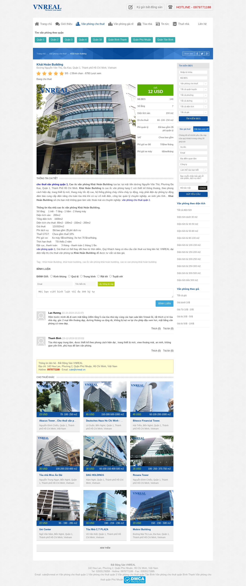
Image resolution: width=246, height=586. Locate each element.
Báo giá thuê (185, 129)
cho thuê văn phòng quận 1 (52, 184)
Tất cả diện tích (184, 210)
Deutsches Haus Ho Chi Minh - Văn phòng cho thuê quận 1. (119, 420)
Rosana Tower (141, 475)
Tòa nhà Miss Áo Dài (50, 475)
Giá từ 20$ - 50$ (185, 316)
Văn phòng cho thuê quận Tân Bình (136, 574)
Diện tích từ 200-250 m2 (189, 259)
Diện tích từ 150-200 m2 (189, 252)
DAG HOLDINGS (95, 475)
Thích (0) (156, 328)
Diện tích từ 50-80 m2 (187, 231)
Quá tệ (75, 276)
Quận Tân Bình (165, 39)
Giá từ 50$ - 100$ (185, 323)
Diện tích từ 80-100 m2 (188, 238)
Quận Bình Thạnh (117, 39)
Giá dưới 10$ (183, 302)
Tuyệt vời (118, 276)
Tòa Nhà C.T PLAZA (97, 529)
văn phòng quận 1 (46, 249)
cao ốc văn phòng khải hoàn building (101, 262)
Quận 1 (40, 39)
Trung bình (89, 276)
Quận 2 (54, 39)
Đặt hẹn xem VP (201, 129)
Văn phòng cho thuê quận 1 (73, 574)
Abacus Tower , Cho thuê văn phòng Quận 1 (63, 420)
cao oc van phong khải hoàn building (138, 262)
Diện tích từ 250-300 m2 (189, 266)
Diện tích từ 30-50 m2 (187, 224)
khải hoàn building (72, 262)
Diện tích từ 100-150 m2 (189, 245)
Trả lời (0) (168, 328)
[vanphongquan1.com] (47, 7)
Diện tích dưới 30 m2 (187, 217)
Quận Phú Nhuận (142, 39)
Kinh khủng (59, 276)
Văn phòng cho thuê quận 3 (102, 574)
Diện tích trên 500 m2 (187, 280)
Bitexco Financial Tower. (146, 420)
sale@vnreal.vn (77, 369)
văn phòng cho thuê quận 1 (136, 200)
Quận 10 (97, 39)
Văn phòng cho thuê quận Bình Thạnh (175, 574)
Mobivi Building (142, 529)
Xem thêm (105, 548)
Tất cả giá (182, 295)
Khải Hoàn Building (50, 64)
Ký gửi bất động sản (149, 7)
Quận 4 (82, 39)
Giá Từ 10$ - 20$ (185, 309)
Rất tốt (104, 276)
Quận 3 (68, 39)
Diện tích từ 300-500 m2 (189, 273)
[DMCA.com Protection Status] (135, 579)
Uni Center (45, 529)
